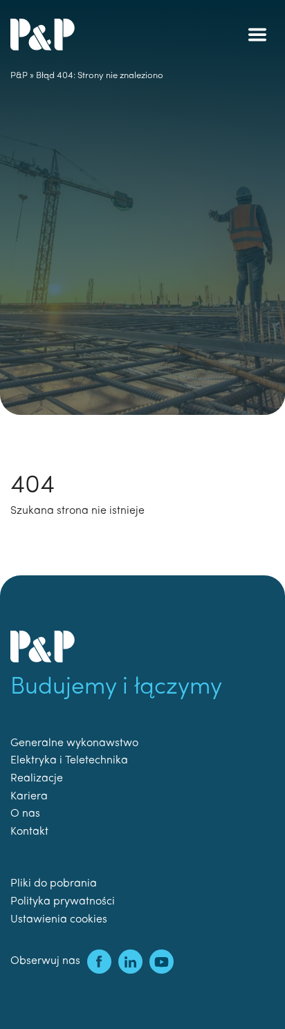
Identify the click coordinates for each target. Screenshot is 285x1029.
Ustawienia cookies (58, 919)
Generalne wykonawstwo (74, 743)
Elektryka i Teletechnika (69, 760)
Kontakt (29, 831)
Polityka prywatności (62, 901)
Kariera (29, 796)
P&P (19, 75)
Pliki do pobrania (53, 883)
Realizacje (36, 778)
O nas (25, 813)
